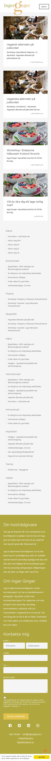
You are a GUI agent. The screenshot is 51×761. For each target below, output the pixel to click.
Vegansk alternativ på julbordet (20, 397)
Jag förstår (41, 757)
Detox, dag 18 (13, 253)
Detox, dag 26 (13, 245)
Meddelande (9, 677)
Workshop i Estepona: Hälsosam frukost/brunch (27, 299)
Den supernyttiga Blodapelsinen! (21, 452)
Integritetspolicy (25, 738)
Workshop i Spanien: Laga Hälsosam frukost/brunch (23, 304)
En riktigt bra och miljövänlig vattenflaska (24, 273)
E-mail (6, 653)
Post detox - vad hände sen (19, 236)
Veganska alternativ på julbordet (21, 320)
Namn (6, 641)
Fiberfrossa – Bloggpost (18, 470)
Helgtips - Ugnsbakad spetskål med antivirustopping (22, 364)
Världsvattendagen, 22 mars (19, 286)
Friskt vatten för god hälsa (18, 281)
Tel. (5, 665)
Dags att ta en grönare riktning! (20, 456)
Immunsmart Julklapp (16, 277)
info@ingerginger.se (32, 734)
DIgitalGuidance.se (25, 742)
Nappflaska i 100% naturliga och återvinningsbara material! (21, 267)
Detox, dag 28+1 (14, 241)
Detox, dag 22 (13, 249)
